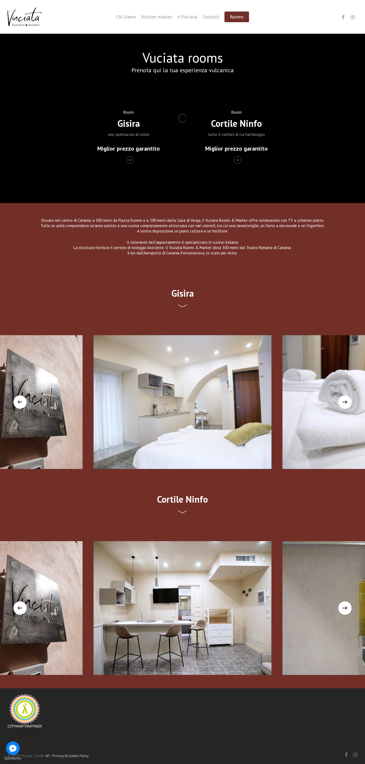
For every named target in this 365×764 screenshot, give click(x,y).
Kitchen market (156, 16)
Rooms (237, 16)
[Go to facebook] (13, 748)
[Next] (345, 402)
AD (47, 755)
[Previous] (20, 402)
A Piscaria (187, 16)
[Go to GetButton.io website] (12, 758)
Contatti (211, 16)
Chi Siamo (126, 16)
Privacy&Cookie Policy (71, 755)
